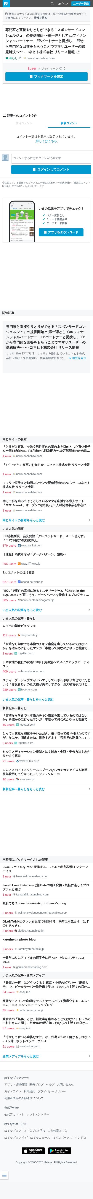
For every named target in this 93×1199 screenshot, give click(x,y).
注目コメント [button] (24, 123)
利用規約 (29, 1091)
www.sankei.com (31, 545)
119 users (9, 635)
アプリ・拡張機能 (15, 1084)
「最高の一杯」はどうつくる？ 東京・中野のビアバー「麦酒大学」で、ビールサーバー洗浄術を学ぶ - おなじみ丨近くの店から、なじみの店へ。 (45, 987)
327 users (9, 582)
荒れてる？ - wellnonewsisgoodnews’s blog (34, 903)
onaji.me (24, 992)
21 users (8, 761)
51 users (8, 1046)
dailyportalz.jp (29, 635)
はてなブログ (12, 1130)
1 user (7, 456)
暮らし (13, 58)
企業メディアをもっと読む (21, 1056)
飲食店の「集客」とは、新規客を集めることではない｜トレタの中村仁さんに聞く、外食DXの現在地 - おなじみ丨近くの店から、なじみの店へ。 (46, 1023)
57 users (8, 1028)
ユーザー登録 (81, 3)
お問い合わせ (65, 1084)
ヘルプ (50, 1084)
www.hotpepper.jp (30, 1046)
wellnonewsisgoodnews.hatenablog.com (42, 912)
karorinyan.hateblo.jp (31, 948)
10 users (8, 724)
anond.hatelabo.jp (32, 581)
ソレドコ (80, 1137)
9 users (8, 653)
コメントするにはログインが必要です (37, 158)
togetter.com (25, 653)
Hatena (48, 1162)
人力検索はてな (57, 1130)
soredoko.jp (26, 779)
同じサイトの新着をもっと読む (24, 520)
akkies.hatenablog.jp (30, 930)
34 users (8, 992)
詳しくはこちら (46, 141)
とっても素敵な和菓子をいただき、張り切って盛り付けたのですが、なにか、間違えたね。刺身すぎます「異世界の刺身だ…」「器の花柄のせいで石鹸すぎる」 (46, 737)
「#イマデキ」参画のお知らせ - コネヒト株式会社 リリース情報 (46, 464)
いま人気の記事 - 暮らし (19, 618)
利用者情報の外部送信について (24, 1098)
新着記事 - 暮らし (15, 708)
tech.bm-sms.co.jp (31, 1010)
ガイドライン (12, 1091)
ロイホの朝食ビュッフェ (19, 625)
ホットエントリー (38, 1114)
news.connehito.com (41, 58)
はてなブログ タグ (16, 1137)
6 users (8, 743)
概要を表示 (79, 358)
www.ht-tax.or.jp (29, 761)
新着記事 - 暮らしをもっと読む (24, 789)
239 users (9, 689)
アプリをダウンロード (63, 232)
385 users (9, 600)
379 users (9, 545)
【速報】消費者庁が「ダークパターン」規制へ (34, 554)
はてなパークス (62, 1137)
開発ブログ (36, 1084)
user (32, 68)
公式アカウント (14, 1114)
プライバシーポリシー (52, 1091)
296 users (9, 563)
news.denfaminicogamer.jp (37, 600)
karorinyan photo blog (19, 939)
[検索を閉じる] (52, 3)
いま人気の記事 (13, 528)
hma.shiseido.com (32, 671)
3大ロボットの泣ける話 (19, 572)
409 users (9, 671)
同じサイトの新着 (15, 439)
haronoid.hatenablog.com (32, 876)
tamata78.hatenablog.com (32, 894)
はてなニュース (40, 1137)
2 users (8, 913)
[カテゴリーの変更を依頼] (20, 58)
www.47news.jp (30, 563)
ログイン (63, 3)
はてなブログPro (34, 1130)
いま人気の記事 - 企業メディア (24, 975)
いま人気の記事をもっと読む (22, 610)
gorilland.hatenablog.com (31, 967)
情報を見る (40, 17)
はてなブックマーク (17, 1077)
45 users (8, 1010)
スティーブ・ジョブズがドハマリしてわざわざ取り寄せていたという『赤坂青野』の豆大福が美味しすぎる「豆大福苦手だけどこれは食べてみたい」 (46, 684)
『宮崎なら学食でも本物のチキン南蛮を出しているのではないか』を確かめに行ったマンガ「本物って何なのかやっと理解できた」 (46, 648)
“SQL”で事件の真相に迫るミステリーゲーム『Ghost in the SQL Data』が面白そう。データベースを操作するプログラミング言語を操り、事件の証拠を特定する (46, 595)
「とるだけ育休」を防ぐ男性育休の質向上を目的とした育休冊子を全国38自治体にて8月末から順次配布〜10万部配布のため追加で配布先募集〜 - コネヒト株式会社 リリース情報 (46, 451)
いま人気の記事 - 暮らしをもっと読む (28, 699)
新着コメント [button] (69, 123)
